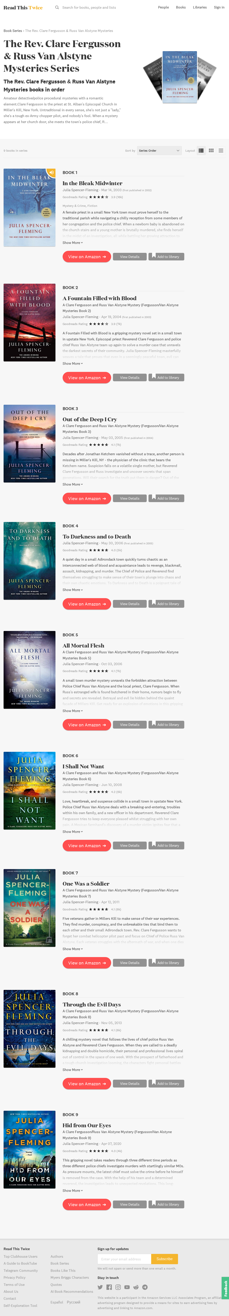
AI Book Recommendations (72, 1291)
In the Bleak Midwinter (92, 183)
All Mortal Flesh (83, 645)
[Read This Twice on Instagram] (118, 1287)
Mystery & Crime (74, 206)
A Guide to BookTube (20, 1263)
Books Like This (63, 1270)
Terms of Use (14, 1284)
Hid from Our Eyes (87, 1125)
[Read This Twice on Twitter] (100, 1287)
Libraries (200, 7)
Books (181, 7)
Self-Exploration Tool (20, 1305)
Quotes (56, 1284)
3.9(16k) (117, 197)
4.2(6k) (116, 792)
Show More (71, 242)
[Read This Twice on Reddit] (136, 1287)
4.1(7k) (116, 445)
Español (57, 1302)
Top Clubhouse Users (21, 1256)
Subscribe (165, 1259)
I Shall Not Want (83, 766)
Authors (57, 1256)
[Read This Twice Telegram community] (145, 1287)
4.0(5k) (116, 550)
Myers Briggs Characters (70, 1277)
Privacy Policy (14, 1277)
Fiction (92, 206)
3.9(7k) (116, 324)
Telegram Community (21, 1270)
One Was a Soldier (86, 883)
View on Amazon (87, 256)
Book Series (13, 30)
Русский (73, 1302)
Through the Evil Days (92, 1004)
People (163, 7)
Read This (23, 7)
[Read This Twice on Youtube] (127, 1287)
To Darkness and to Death (97, 536)
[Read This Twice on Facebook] (109, 1287)
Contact (10, 1298)
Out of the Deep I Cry (90, 419)
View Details (130, 256)
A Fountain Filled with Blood (100, 298)
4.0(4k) (116, 1151)
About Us (11, 1291)
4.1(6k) (116, 909)
